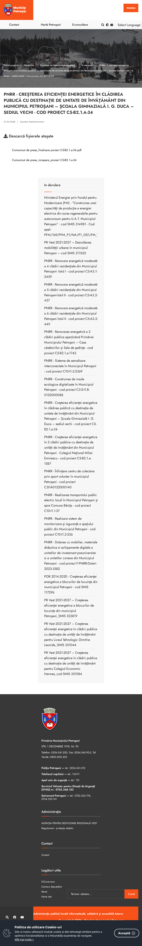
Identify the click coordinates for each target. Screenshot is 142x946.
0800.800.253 (58, 757)
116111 (75, 774)
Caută (131, 894)
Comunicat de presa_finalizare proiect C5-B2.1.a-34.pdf (46, 150)
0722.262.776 (82, 795)
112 (77, 780)
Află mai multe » (24, 939)
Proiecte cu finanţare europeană (57, 65)
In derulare (87, 65)
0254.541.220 (59, 752)
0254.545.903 (82, 752)
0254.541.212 (77, 768)
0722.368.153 (65, 789)
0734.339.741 (49, 799)
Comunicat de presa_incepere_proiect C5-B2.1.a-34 (43, 160)
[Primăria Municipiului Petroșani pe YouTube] (111, 24)
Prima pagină (11, 65)
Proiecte (29, 65)
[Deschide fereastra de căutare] (102, 24)
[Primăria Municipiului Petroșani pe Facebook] (106, 24)
